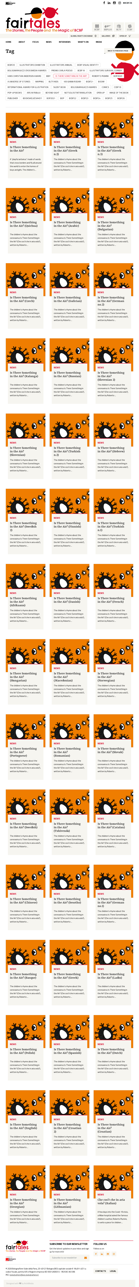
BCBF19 (81, 70)
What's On (83, 41)
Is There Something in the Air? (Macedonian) (67, 677)
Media (99, 41)
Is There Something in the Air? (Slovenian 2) (111, 376)
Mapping (39, 81)
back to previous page (118, 50)
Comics (105, 87)
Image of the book (119, 92)
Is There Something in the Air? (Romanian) (67, 752)
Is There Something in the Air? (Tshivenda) (67, 827)
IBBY (48, 76)
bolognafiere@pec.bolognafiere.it (24, 1274)
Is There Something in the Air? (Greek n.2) (67, 150)
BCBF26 (120, 98)
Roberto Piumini (100, 76)
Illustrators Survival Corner (106, 70)
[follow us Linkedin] (109, 3)
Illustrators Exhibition (32, 65)
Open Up (101, 92)
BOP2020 (118, 76)
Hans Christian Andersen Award (24, 76)
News (49, 41)
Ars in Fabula (34, 92)
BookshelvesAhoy (32, 98)
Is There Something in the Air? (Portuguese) (23, 752)
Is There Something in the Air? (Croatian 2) (67, 1128)
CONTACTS (100, 1271)
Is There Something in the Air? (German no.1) (111, 902)
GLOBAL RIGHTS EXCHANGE (82, 36)
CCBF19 (117, 87)
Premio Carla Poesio (62, 70)
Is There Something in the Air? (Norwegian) (111, 677)
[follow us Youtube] (114, 3)
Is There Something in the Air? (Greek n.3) (111, 150)
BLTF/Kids (54, 81)
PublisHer (13, 98)
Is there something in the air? (71, 76)
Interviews (65, 41)
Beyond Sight (52, 92)
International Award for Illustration (28, 87)
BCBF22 (72, 98)
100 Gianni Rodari (72, 81)
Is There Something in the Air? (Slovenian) (23, 451)
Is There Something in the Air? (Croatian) (111, 1128)
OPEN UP (123, 36)
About (22, 41)
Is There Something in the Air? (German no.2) (111, 301)
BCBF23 (84, 98)
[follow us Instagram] (119, 3)
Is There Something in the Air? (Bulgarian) (111, 226)
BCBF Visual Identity (87, 65)
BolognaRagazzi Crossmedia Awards (27, 70)
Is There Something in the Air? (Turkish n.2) (67, 451)
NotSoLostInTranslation (78, 92)
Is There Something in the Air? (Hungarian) (23, 677)
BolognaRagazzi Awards (84, 87)
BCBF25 (108, 98)
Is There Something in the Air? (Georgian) (23, 1203)
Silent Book (59, 87)
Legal (113, 1271)
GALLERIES (106, 36)
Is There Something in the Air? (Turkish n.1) (111, 526)
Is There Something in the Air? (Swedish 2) (23, 526)
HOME (8, 41)
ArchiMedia (29, 1283)
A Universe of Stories (19, 81)
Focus (35, 41)
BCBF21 (89, 81)
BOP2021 (51, 98)
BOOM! (101, 81)
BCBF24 (96, 98)
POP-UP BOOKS (15, 92)
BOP (62, 98)
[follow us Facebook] (104, 3)
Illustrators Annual (61, 65)
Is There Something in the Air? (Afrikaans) (23, 602)
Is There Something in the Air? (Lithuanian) (67, 1203)
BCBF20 (11, 65)
